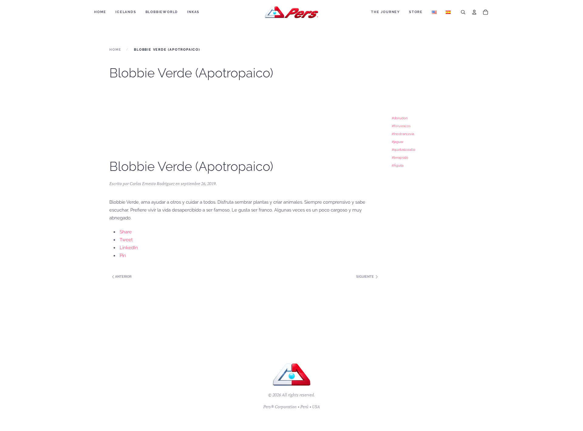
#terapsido (400, 157)
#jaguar (398, 142)
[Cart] (485, 12)
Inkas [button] (193, 12)
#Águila (398, 165)
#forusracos (401, 126)
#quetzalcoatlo (403, 149)
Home (100, 12)
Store (416, 12)
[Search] (463, 12)
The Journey (385, 12)
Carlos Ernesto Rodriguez (152, 183)
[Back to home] (291, 12)
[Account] (474, 12)
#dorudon (399, 118)
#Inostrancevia (403, 134)
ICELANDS (125, 12)
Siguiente (365, 277)
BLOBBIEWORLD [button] (161, 12)
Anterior (122, 277)
